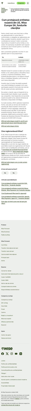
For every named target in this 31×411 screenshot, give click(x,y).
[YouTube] (16, 353)
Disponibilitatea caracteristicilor (10, 289)
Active (3, 260)
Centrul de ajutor (6, 335)
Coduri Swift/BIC (6, 277)
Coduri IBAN (4, 280)
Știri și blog (4, 303)
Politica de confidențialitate (9, 364)
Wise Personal (5, 228)
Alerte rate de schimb (7, 283)
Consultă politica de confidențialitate (11, 370)
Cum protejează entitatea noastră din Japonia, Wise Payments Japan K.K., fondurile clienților (15, 197)
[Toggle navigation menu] (27, 3)
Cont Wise (4, 245)
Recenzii (3, 325)
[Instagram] (11, 353)
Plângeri (3, 373)
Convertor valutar (6, 271)
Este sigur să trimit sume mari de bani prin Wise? (14, 202)
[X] (7, 353)
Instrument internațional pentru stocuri (12, 274)
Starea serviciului (6, 338)
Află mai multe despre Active (10, 126)
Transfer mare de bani (7, 251)
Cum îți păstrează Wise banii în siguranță (13, 193)
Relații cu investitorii (7, 315)
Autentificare (11, 3)
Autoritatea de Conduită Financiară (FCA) (15, 149)
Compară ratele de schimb (8, 286)
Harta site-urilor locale (7, 376)
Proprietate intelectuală (8, 386)
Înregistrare (21, 3)
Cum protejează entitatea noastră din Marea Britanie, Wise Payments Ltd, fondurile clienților (15, 189)
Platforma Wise (5, 235)
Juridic (3, 361)
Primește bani (5, 257)
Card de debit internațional (8, 254)
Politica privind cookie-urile (9, 367)
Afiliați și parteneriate (7, 322)
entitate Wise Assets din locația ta (10, 405)
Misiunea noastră (6, 318)
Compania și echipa (6, 299)
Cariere (3, 312)
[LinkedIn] (20, 353)
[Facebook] (2, 353)
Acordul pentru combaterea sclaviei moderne (14, 379)
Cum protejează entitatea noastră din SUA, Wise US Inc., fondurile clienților (14, 184)
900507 (17, 398)
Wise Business (5, 231)
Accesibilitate (5, 383)
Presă (3, 309)
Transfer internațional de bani (9, 248)
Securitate (4, 306)
